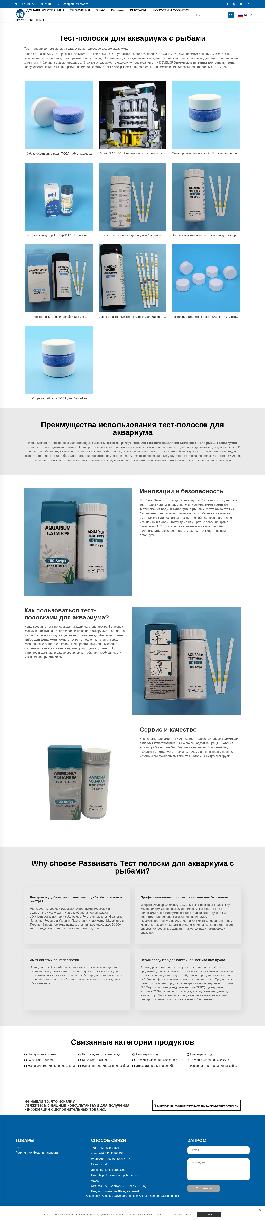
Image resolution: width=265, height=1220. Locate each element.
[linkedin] (248, 4)
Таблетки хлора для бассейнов (156, 1059)
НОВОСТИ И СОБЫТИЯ (171, 10)
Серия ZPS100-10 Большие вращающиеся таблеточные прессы (144, 153)
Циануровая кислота (42, 1054)
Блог (18, 1147)
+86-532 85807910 (38, 4)
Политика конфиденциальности (36, 1152)
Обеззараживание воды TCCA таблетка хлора (59, 153)
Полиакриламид (147, 1054)
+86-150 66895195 (118, 1158)
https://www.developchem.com (118, 1175)
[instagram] (241, 4)
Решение (118, 10)
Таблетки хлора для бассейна (210, 1059)
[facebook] (228, 4)
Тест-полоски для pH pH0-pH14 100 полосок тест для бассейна (69, 235)
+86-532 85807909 (111, 1153)
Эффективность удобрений (154, 1065)
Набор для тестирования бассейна (51, 1065)
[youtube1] (235, 4)
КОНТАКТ (37, 20)
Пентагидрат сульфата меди (101, 1054)
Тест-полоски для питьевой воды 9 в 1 (59, 316)
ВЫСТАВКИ (138, 10)
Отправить (204, 1188)
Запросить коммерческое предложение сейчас (196, 1105)
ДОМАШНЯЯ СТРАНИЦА (45, 10)
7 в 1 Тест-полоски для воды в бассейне (132, 235)
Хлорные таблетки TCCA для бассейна (59, 398)
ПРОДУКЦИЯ (80, 10)
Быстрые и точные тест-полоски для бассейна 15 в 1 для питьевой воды (150, 316)
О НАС (100, 10)
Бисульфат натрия (40, 1059)
